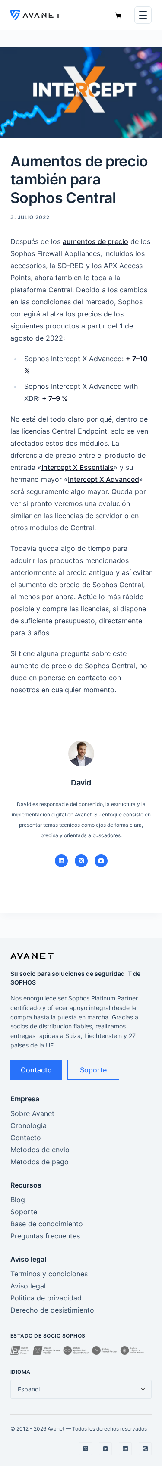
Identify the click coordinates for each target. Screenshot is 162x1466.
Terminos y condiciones (49, 1273)
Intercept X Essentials (77, 467)
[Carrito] (117, 15)
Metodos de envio (40, 1149)
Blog (17, 1199)
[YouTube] (101, 860)
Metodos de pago (39, 1161)
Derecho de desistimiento (52, 1310)
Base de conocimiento (46, 1223)
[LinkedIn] (61, 860)
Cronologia (28, 1125)
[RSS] (145, 1448)
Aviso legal (28, 1286)
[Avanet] (35, 15)
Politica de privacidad (46, 1298)
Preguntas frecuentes (45, 1236)
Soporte (93, 1070)
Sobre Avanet (32, 1113)
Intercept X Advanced (103, 479)
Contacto (36, 1070)
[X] (81, 860)
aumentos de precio (95, 241)
